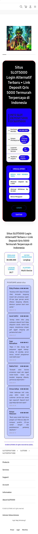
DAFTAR (19, 215)
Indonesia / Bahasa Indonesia (11, 515)
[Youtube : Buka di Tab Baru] (25, 525)
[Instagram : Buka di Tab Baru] (21, 525)
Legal (18, 530)
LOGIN (19, 208)
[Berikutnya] (36, 38)
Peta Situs (25, 530)
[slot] (6, 6)
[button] (26, 7)
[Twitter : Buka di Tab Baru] (17, 525)
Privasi (12, 530)
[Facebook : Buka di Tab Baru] (12, 525)
